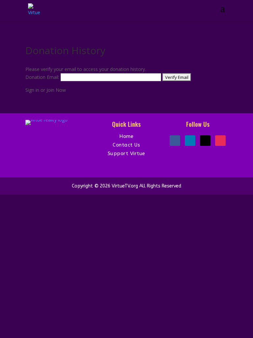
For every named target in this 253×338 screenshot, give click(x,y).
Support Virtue (126, 153)
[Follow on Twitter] (205, 140)
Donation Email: (42, 77)
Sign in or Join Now (45, 90)
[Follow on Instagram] (220, 140)
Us (137, 145)
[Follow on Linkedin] (190, 140)
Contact (123, 145)
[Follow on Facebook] (175, 140)
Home (126, 136)
